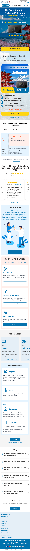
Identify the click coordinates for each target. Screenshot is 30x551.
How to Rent (4, 516)
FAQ (2, 519)
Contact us (15, 325)
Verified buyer (18, 184)
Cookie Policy (4, 530)
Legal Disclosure (5, 535)
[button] (2, 190)
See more (15, 439)
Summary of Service (6, 532)
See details (15, 283)
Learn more (16, 161)
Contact (15, 508)
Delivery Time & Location (15, 442)
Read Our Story (15, 252)
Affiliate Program (5, 525)
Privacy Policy (4, 528)
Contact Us (4, 521)
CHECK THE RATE (15, 117)
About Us (3, 523)
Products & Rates (5, 514)
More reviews (14, 202)
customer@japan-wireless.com (15, 540)
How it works (15, 304)
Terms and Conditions (6, 537)
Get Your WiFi (15, 49)
